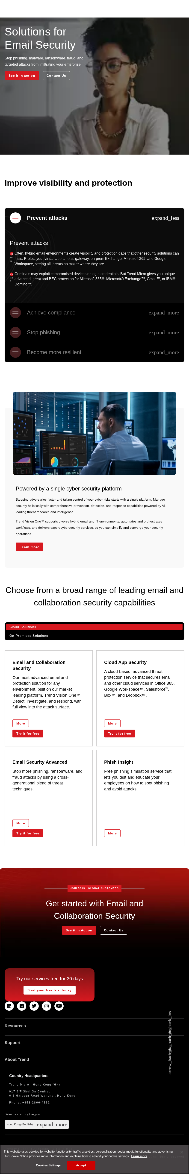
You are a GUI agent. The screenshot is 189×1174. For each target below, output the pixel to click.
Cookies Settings (48, 1165)
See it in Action (79, 930)
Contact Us (56, 75)
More (20, 723)
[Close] (182, 1152)
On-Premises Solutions (28, 635)
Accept (81, 1165)
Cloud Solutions (22, 627)
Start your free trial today (49, 990)
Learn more (29, 547)
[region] (94, 1159)
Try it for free (27, 733)
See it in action (22, 75)
